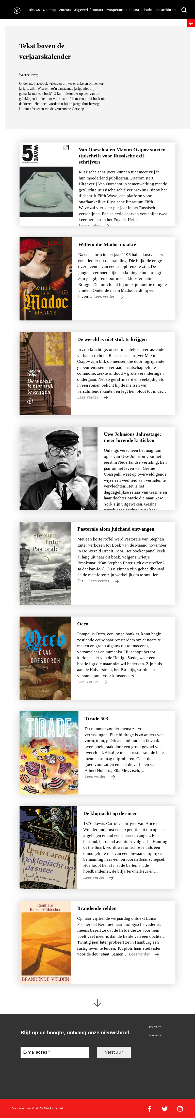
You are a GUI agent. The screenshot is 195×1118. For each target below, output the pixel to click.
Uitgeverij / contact (88, 9)
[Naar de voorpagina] (15, 10)
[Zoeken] (184, 10)
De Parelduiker (166, 9)
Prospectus (115, 9)
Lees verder (104, 296)
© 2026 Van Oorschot (47, 1108)
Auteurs (65, 9)
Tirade (147, 9)
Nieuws (34, 9)
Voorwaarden (21, 1108)
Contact (155, 1027)
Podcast (132, 9)
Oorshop (49, 9)
